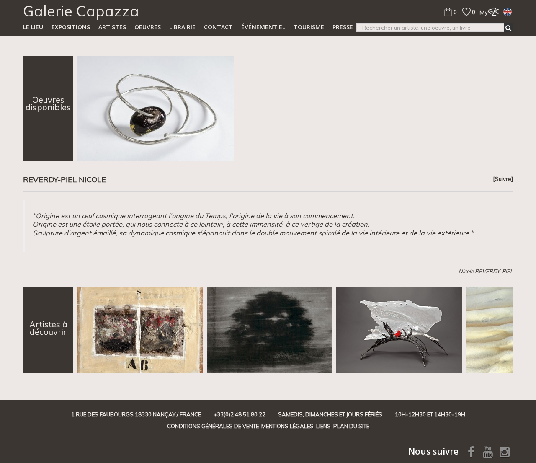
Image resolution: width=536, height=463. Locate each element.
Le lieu (33, 27)
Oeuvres (147, 27)
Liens (323, 426)
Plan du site (351, 426)
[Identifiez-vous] (487, 11)
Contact (218, 27)
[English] (507, 11)
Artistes (112, 27)
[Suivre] (503, 179)
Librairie (182, 27)
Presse (342, 27)
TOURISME (309, 27)
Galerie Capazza (81, 11)
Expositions (71, 27)
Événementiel (263, 27)
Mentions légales (287, 426)
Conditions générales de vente (213, 426)
